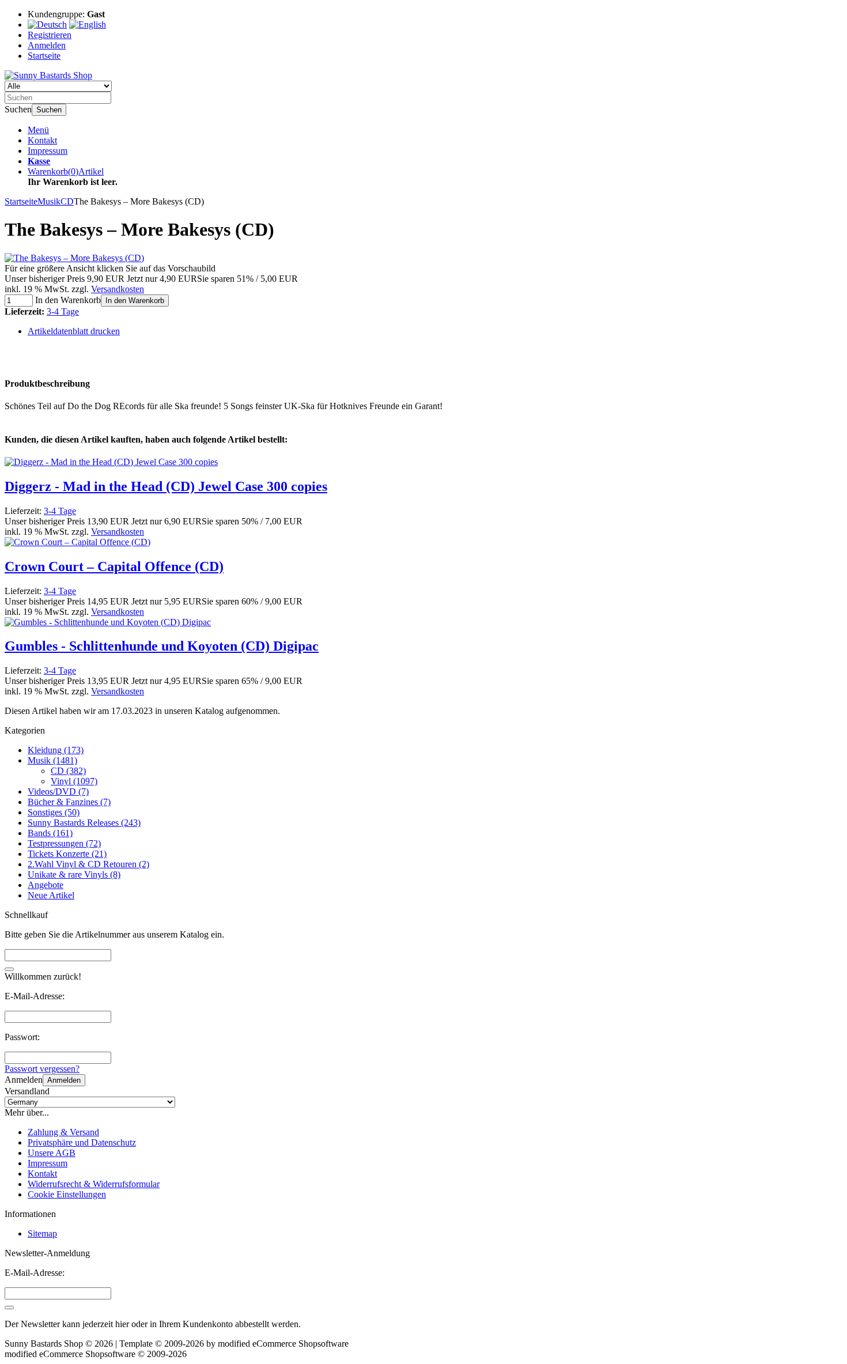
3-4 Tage (63, 311)
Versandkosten (117, 289)
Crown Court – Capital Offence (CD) (114, 566)
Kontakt (42, 140)
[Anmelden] (9, 1307)
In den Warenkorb (134, 300)
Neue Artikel (51, 895)
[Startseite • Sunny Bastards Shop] (48, 75)
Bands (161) (50, 833)
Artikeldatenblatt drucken (74, 331)
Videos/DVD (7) (58, 791)
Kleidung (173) (56, 750)
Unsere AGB (51, 1153)
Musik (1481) (52, 760)
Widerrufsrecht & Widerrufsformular (94, 1184)
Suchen (49, 109)
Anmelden (64, 1080)
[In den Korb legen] (9, 969)
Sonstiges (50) (54, 812)
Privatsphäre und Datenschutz (82, 1142)
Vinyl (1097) (74, 781)
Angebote (45, 885)
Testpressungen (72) (64, 843)
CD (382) (68, 771)
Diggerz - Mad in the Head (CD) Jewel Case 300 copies (166, 486)
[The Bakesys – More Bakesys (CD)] (74, 258)
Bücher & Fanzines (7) (69, 802)
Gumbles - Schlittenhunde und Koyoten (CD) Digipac (162, 645)
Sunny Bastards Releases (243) (84, 823)
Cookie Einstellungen (67, 1194)
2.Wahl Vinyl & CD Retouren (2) (88, 864)
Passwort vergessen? (42, 1069)
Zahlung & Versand (63, 1132)
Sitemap (42, 1233)
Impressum (47, 151)
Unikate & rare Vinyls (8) (74, 874)
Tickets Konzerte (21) (67, 854)
